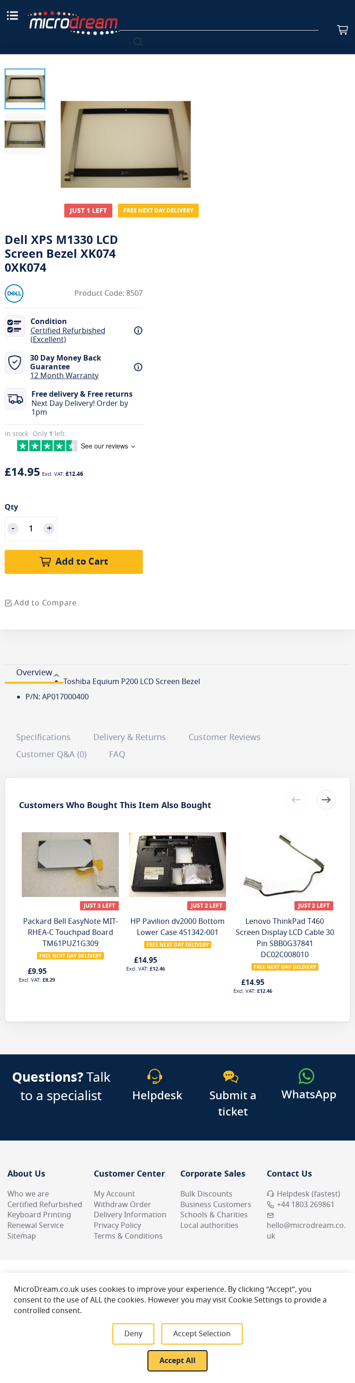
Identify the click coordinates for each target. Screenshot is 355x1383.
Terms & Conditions (128, 1236)
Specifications (43, 737)
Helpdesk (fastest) (308, 1194)
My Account (114, 1194)
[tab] (34, 674)
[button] (25, 89)
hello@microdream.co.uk (306, 1231)
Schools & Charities (214, 1215)
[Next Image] (192, 125)
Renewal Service (35, 1225)
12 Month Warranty (64, 375)
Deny (133, 1333)
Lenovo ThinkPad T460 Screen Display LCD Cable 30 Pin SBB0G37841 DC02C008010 (285, 938)
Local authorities (209, 1225)
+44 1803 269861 (306, 1204)
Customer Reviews (225, 737)
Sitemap (21, 1236)
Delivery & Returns (129, 737)
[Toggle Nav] (12, 15)
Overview (34, 673)
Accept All (177, 1360)
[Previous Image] (59, 125)
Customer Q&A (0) (51, 754)
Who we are (28, 1194)
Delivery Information (130, 1215)
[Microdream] (73, 23)
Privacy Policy (117, 1225)
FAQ (117, 754)
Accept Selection (202, 1333)
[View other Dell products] (32, 293)
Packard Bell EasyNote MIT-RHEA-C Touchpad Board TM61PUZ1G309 (70, 932)
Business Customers (215, 1204)
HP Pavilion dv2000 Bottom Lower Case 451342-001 (177, 927)
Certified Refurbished (44, 1204)
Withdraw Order (122, 1204)
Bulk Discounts (206, 1194)
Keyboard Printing (39, 1215)
